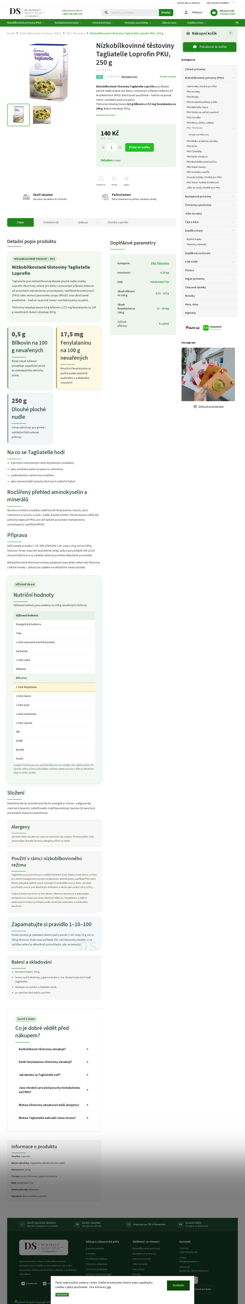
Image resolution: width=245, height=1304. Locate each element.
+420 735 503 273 (188, 1252)
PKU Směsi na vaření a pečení (203, 112)
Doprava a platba (95, 1248)
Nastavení (62, 1294)
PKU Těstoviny (194, 128)
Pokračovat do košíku (213, 47)
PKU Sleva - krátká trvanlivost (203, 182)
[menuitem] (28, 23)
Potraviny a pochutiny (198, 205)
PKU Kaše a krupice (197, 156)
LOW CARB (191, 262)
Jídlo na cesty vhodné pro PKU (203, 188)
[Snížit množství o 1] (103, 147)
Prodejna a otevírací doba (196, 1289)
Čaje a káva (192, 222)
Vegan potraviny (195, 279)
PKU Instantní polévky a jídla (202, 102)
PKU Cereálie (194, 117)
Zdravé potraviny (195, 69)
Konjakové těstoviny (199, 134)
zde (109, 1287)
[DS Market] (43, 1247)
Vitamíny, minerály (196, 244)
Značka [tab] (118, 222)
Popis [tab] (20, 222)
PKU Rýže (192, 146)
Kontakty (91, 1254)
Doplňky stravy (194, 231)
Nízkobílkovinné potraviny (146, 1248)
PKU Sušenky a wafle (198, 172)
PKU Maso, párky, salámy (200, 123)
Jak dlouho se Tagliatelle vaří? (40, 1075)
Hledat (166, 12)
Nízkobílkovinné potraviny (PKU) (204, 78)
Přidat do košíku (139, 147)
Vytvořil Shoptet (26, 1302)
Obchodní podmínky (218, 3)
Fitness (189, 270)
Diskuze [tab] (83, 222)
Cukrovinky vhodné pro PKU (202, 86)
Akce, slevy (191, 304)
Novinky (190, 296)
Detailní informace (106, 115)
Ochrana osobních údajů (99, 1274)
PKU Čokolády (194, 151)
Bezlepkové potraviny (198, 197)
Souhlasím (178, 1285)
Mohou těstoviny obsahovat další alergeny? (49, 1105)
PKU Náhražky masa (197, 107)
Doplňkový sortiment (198, 253)
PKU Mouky (193, 97)
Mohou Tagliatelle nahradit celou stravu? (47, 1118)
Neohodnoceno (129, 77)
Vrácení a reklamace (96, 1264)
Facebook (30, 1283)
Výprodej (190, 313)
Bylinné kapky (194, 239)
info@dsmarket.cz (189, 1261)
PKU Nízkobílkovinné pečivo (202, 162)
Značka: (168, 76)
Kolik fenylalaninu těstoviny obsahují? (45, 1062)
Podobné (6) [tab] (51, 222)
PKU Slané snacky (196, 167)
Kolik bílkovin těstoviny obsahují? (42, 1049)
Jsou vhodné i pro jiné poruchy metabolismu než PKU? (49, 1090)
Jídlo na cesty (193, 214)
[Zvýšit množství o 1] (120, 147)
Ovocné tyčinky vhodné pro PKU (204, 177)
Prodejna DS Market (189, 3)
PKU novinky (193, 92)
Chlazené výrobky (195, 287)
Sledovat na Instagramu (211, 406)
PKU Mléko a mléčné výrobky (202, 141)
